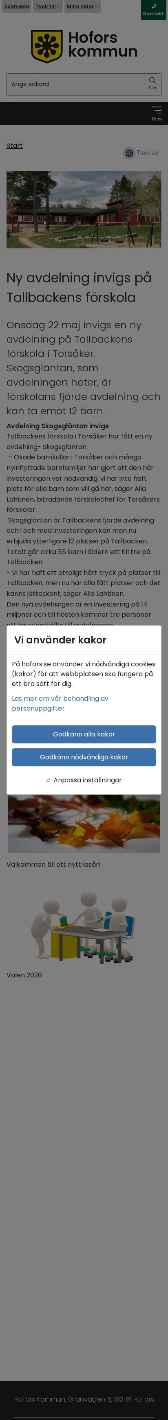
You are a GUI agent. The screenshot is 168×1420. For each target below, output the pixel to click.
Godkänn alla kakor (84, 734)
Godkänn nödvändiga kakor (84, 757)
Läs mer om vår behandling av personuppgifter (60, 703)
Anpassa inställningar (87, 780)
